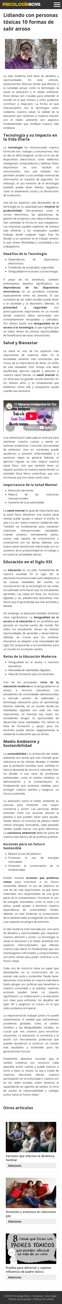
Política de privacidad (19, 1299)
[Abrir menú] (57, 5)
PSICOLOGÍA (21, 4)
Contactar (37, 1296)
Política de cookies (44, 1299)
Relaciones (14, 1165)
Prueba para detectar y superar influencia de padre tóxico (28, 1270)
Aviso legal (50, 1296)
